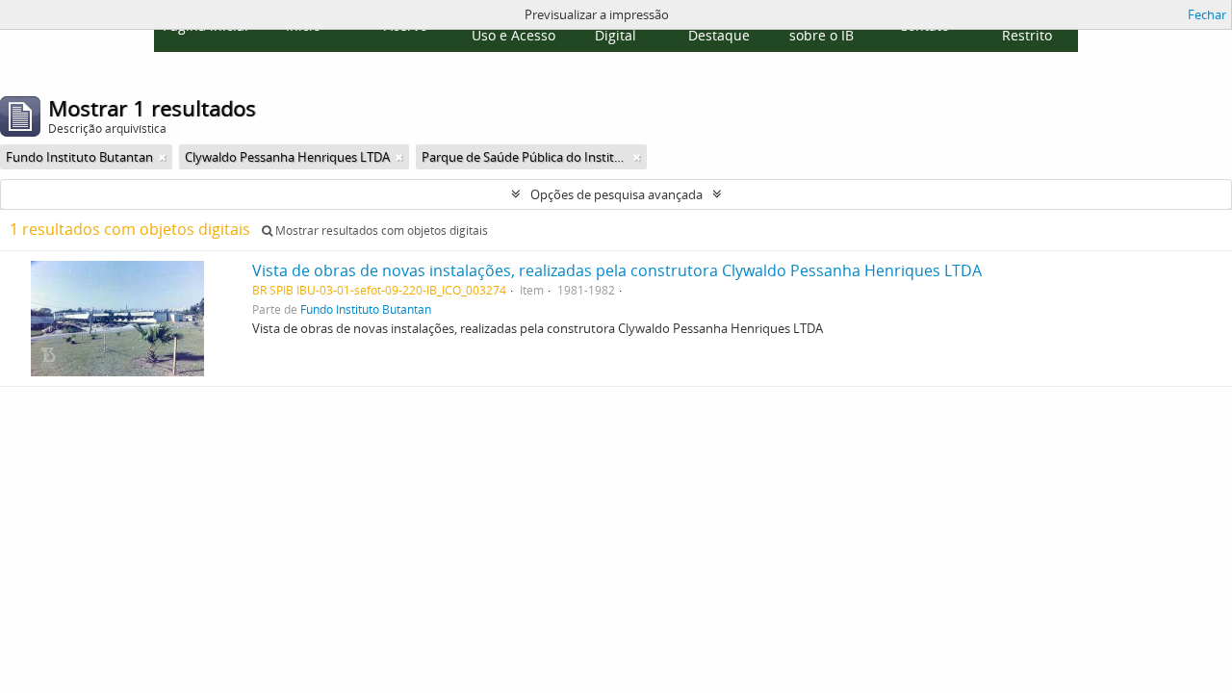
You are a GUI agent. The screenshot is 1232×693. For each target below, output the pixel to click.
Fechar (1207, 14)
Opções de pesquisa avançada (616, 194)
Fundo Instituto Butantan (365, 309)
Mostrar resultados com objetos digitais (380, 230)
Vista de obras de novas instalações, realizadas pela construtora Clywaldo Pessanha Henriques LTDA (617, 270)
